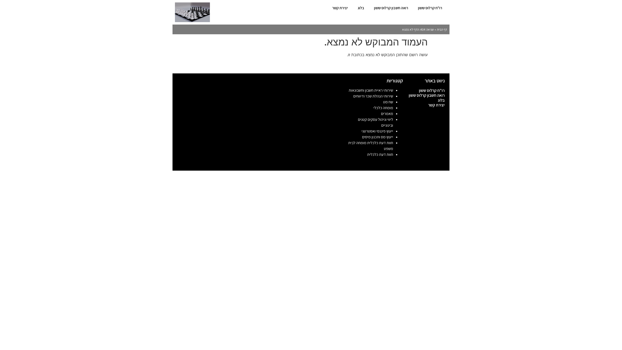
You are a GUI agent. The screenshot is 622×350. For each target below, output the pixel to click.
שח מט (388, 102)
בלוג (361, 7)
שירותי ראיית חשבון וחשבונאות (371, 90)
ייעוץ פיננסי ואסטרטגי (377, 131)
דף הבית (442, 29)
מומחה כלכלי (383, 107)
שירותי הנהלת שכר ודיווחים (373, 96)
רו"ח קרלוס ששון (430, 7)
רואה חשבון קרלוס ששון (391, 7)
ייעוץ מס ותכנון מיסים (377, 137)
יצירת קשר (340, 7)
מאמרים (387, 113)
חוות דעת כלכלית (380, 154)
